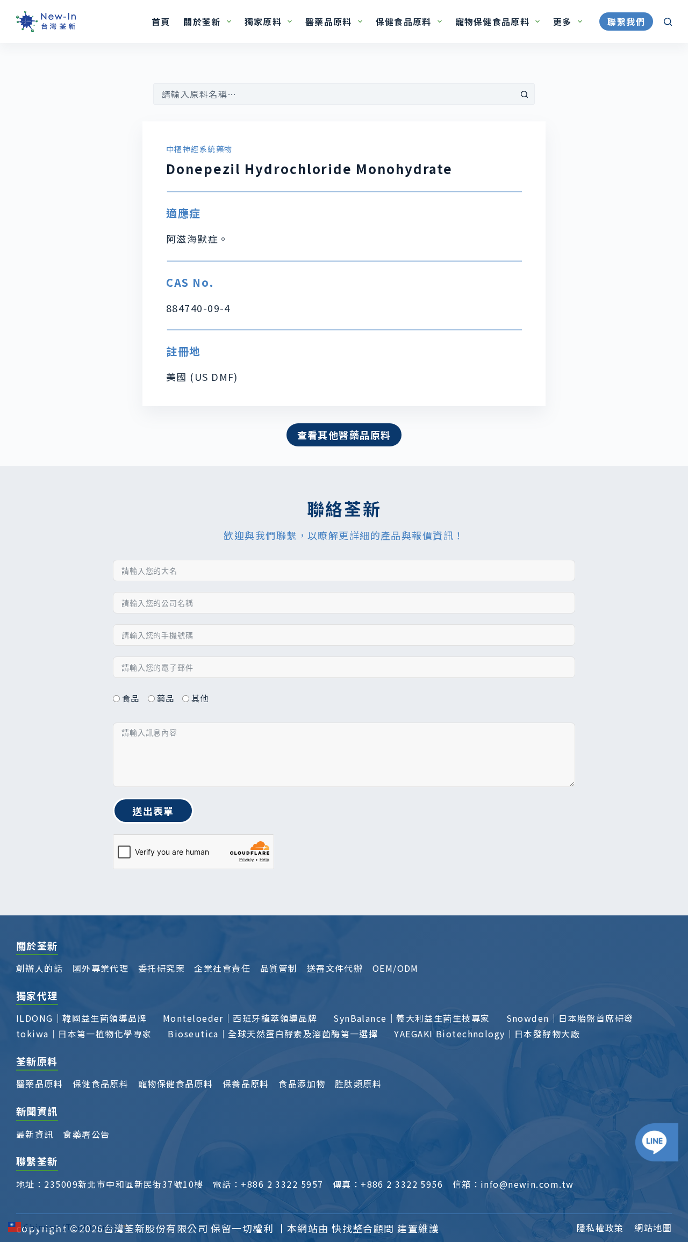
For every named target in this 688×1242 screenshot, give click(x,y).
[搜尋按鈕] (524, 94)
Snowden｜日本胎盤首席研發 (570, 1018)
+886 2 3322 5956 (402, 1184)
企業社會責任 (222, 968)
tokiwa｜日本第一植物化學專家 (84, 1033)
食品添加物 (301, 1083)
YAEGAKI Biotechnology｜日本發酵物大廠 (487, 1033)
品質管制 (279, 968)
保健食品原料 (404, 21)
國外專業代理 (101, 968)
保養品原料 (246, 1083)
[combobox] (334, 94)
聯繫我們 (626, 21)
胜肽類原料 (358, 1083)
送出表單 (153, 811)
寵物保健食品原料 (492, 21)
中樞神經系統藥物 (199, 148)
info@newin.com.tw (527, 1184)
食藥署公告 (86, 1134)
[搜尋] (668, 22)
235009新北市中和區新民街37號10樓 (123, 1184)
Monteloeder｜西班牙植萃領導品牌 (240, 1018)
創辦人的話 (39, 968)
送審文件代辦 (335, 968)
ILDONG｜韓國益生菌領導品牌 (81, 1018)
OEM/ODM (395, 968)
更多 (562, 21)
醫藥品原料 (328, 21)
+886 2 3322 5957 (282, 1184)
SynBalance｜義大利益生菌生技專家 (411, 1018)
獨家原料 (263, 21)
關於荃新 (201, 21)
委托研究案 (161, 968)
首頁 (161, 21)
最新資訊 (35, 1134)
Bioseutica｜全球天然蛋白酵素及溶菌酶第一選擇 (273, 1033)
